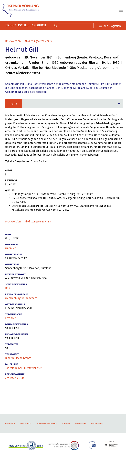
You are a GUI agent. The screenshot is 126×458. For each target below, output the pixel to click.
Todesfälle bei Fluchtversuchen (23, 368)
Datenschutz (97, 423)
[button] (64, 103)
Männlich (10, 248)
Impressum (80, 423)
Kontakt (66, 423)
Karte (13, 103)
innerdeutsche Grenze (18, 358)
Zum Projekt (26, 423)
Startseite (10, 423)
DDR (7, 288)
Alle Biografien (112, 26)
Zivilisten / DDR (14, 378)
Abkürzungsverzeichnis (38, 41)
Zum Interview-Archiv (47, 423)
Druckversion (13, 41)
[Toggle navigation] (120, 10)
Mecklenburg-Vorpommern (21, 298)
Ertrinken (10, 318)
